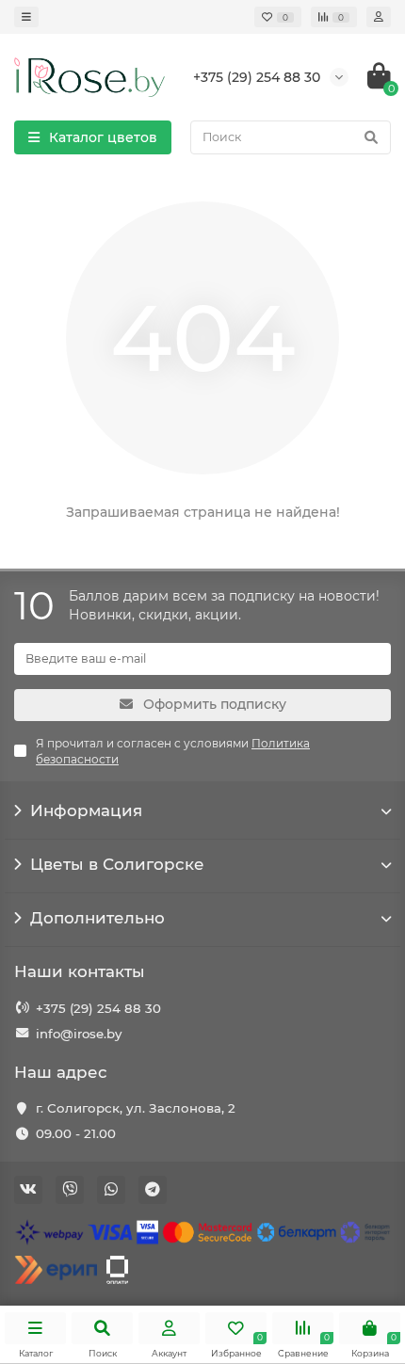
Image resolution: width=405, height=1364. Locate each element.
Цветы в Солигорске (117, 864)
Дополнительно (97, 917)
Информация (86, 810)
